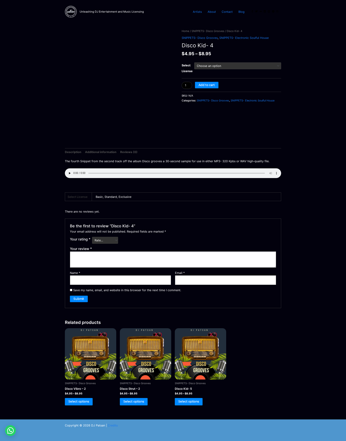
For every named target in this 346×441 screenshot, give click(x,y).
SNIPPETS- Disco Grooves (208, 31)
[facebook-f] (252, 11)
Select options (78, 401)
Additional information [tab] (100, 152)
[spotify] (273, 11)
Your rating (80, 239)
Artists (197, 11)
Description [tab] (73, 152)
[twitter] (256, 11)
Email (180, 273)
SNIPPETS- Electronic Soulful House (244, 38)
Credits (113, 425)
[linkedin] (265, 11)
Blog (241, 11)
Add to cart (207, 85)
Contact (227, 11)
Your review (81, 249)
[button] (10, 430)
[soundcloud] (261, 11)
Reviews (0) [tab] (128, 152)
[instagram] (277, 11)
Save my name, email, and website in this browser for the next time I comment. (127, 290)
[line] (269, 11)
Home (185, 31)
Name (75, 273)
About (212, 11)
